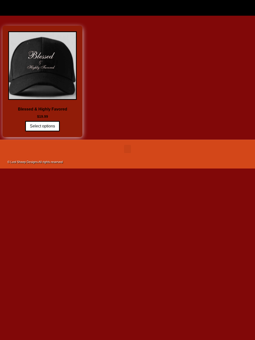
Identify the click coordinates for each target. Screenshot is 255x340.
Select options (42, 126)
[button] (127, 6)
